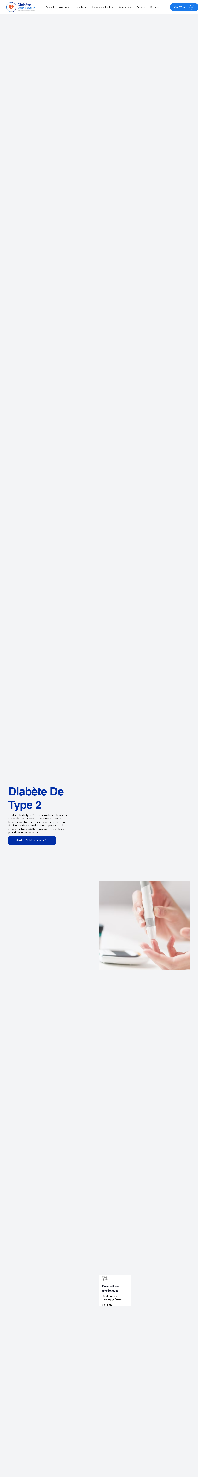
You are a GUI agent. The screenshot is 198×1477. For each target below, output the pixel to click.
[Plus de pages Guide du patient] (112, 7)
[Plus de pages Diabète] (85, 7)
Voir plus (107, 1304)
